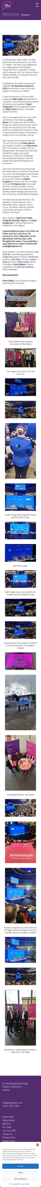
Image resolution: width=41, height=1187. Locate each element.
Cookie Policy (15, 1184)
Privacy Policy (24, 1184)
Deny (21, 1172)
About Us (7, 1124)
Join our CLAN (9, 1130)
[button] (37, 1145)
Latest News (8, 1117)
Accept (20, 1166)
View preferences (20, 1179)
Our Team (7, 1127)
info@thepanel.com (12, 1102)
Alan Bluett (16, 259)
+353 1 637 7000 (11, 1106)
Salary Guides (9, 1120)
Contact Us (7, 1134)
